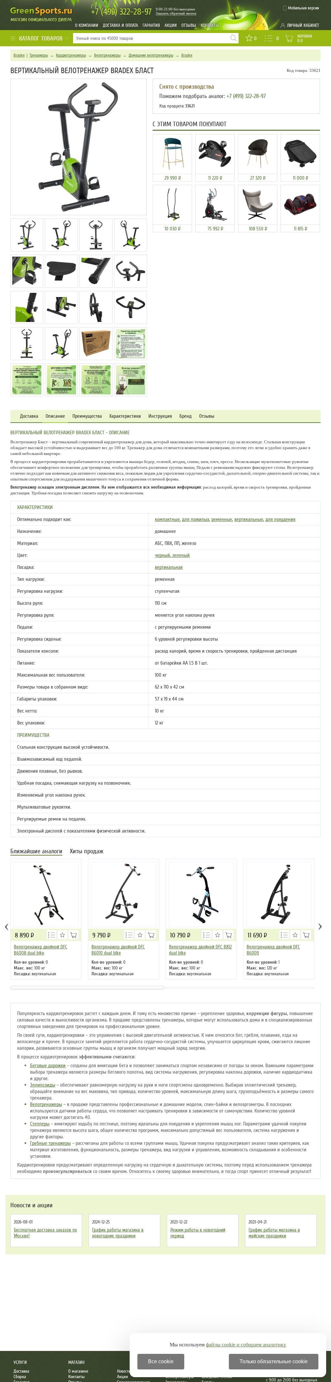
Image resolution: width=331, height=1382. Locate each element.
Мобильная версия (303, 8)
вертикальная (169, 567)
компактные (167, 519)
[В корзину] (73, 935)
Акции (171, 25)
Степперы (39, 1124)
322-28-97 (121, 11)
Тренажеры (38, 55)
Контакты (210, 25)
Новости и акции (31, 1205)
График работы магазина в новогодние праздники (118, 1233)
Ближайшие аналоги (36, 851)
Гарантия (151, 25)
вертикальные (248, 519)
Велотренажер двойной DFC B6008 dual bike (40, 950)
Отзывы (188, 25)
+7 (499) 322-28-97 (246, 96)
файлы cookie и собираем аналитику (246, 1344)
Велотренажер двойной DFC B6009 (273, 950)
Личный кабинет (303, 25)
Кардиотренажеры (71, 55)
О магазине (78, 1371)
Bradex (19, 55)
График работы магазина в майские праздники (274, 1233)
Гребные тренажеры (50, 1143)
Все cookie (161, 1361)
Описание (55, 416)
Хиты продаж (86, 851)
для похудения (280, 519)
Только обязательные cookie (274, 1361)
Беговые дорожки (48, 1065)
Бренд (185, 416)
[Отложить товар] (62, 935)
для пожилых (195, 519)
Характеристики (125, 416)
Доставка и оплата (120, 25)
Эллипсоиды (42, 1085)
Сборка (20, 1376)
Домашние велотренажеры (151, 55)
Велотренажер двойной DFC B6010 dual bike (118, 950)
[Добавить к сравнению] (51, 935)
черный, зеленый (172, 555)
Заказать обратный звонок (176, 13)
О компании (86, 25)
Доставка (29, 416)
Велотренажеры (107, 55)
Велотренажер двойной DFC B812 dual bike (200, 950)
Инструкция (160, 416)
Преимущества (87, 416)
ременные (221, 519)
